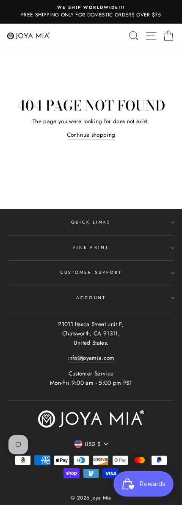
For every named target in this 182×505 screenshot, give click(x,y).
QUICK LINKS (91, 222)
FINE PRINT (91, 247)
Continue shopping (91, 134)
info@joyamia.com (90, 358)
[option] (91, 11)
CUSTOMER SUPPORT (91, 272)
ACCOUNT (90, 297)
